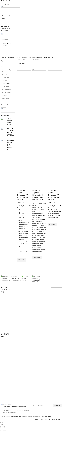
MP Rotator (6, 83)
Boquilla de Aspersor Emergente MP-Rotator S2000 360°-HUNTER (38, 195)
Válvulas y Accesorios (19, 300)
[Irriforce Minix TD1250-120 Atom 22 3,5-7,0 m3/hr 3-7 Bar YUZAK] (3, 132)
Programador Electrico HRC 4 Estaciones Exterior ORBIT (10, 145)
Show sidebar (22, 60)
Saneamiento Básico (43, 295)
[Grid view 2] (46, 60)
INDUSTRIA (41, 287)
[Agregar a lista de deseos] (19, 256)
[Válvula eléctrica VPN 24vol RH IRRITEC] (3, 122)
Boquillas (4, 74)
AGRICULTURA (17, 287)
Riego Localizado (7, 92)
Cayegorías (5, 56)
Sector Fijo (6, 86)
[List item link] (6, 313)
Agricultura (4, 61)
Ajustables (6, 77)
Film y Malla (41, 290)
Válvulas (4, 95)
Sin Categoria (5, 98)
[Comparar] (19, 187)
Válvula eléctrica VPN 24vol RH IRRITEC (10, 121)
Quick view (19, 263)
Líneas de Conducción (19, 298)
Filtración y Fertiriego (19, 295)
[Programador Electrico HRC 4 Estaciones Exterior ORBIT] (3, 145)
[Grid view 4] (52, 60)
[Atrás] (3, 48)
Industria (3, 64)
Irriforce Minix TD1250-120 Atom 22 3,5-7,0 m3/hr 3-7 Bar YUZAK (11, 132)
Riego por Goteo (18, 290)
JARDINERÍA (29, 287)
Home (19, 57)
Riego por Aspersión (18, 292)
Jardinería (4, 66)
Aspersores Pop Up (6, 70)
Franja (5, 80)
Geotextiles (41, 292)
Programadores (6, 89)
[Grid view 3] (49, 60)
